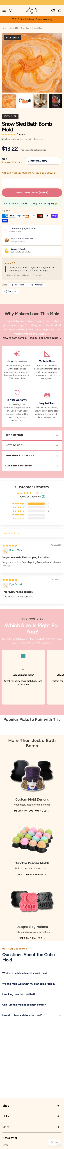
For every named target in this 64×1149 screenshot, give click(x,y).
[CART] (59, 10)
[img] (9, 545)
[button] (9, 134)
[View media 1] (9, 101)
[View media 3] (40, 101)
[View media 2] (25, 101)
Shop (5, 1105)
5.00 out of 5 (40, 493)
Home (4, 28)
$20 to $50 (13, 28)
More (5, 1127)
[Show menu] (4, 10)
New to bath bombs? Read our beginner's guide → (32, 337)
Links (5, 1116)
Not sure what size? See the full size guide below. (28, 173)
